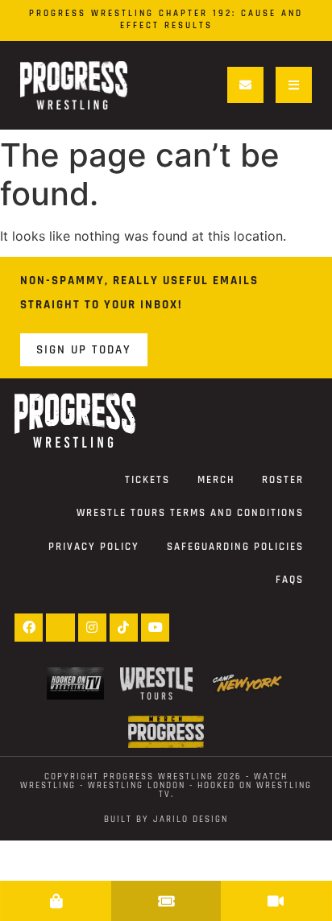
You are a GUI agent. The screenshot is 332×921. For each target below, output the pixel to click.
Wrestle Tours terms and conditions (190, 512)
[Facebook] (29, 627)
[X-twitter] (60, 627)
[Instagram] (92, 627)
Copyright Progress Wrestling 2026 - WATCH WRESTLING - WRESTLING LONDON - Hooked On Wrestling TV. (166, 785)
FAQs (290, 579)
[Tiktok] (124, 627)
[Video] (275, 901)
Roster (283, 479)
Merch (215, 479)
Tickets (147, 479)
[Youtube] (155, 627)
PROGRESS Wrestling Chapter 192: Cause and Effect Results (166, 19)
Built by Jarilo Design (166, 819)
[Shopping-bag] (56, 901)
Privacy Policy (93, 546)
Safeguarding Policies (235, 546)
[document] (166, 901)
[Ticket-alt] (166, 901)
